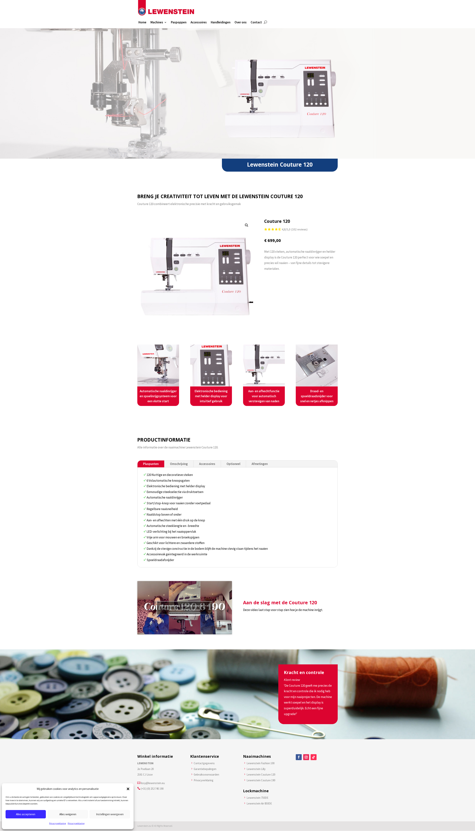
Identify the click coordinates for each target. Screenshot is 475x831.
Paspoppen (178, 22)
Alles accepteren (25, 814)
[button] (128, 789)
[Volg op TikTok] (314, 757)
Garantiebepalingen (205, 769)
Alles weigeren (67, 814)
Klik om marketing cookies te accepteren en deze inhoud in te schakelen (184, 608)
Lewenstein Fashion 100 (260, 763)
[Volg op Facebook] (299, 757)
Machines (156, 22)
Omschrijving (179, 464)
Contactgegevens (204, 763)
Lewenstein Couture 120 (261, 774)
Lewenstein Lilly (256, 769)
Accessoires (199, 22)
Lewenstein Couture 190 (261, 780)
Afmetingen (260, 464)
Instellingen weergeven (110, 814)
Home (142, 22)
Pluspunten (151, 464)
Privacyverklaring (57, 823)
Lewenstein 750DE (257, 797)
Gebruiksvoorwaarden (206, 774)
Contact (256, 22)
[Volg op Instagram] (306, 757)
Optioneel (233, 464)
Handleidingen (220, 22)
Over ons (241, 22)
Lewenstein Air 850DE (259, 803)
